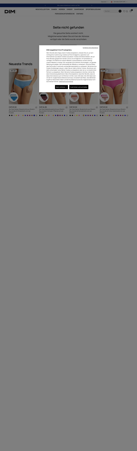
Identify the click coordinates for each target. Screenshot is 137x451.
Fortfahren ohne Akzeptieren (90, 48)
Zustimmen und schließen (78, 87)
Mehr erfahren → (61, 87)
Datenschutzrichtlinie (66, 81)
